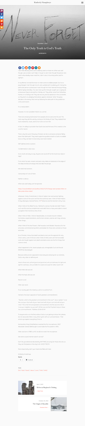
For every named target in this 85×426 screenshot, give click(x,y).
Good (27, 370)
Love (36, 370)
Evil (19, 370)
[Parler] (1, 10)
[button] (82, 2)
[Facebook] (19, 67)
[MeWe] (36, 67)
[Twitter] (23, 67)
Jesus (32, 370)
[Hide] (0, 30)
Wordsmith (42, 53)
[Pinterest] (32, 67)
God (23, 370)
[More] (39, 67)
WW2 (45, 370)
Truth (41, 370)
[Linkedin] (29, 67)
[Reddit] (26, 67)
